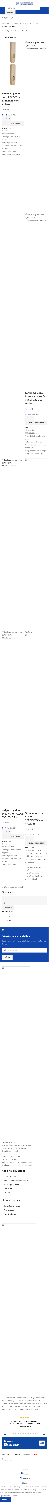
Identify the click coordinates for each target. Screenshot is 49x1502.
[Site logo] (24, 3)
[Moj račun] (42, 10)
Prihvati (5, 1499)
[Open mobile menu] (3, 3)
